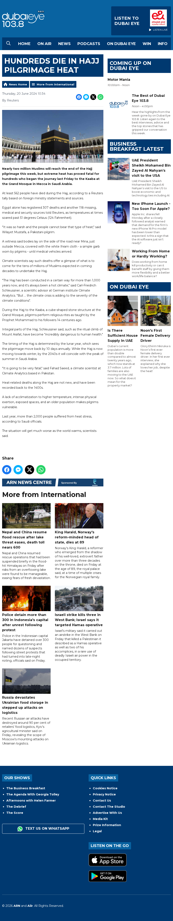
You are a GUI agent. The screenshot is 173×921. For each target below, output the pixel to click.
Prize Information (107, 825)
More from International (55, 84)
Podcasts (88, 43)
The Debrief (16, 807)
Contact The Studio (109, 807)
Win (147, 43)
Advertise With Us (107, 813)
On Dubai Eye (121, 43)
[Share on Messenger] (86, 97)
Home (24, 43)
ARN (17, 906)
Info (163, 43)
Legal (97, 831)
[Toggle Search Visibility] (8, 43)
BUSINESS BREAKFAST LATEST (137, 146)
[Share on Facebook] (79, 97)
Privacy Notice (104, 794)
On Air (44, 43)
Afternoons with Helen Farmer (31, 800)
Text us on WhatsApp (46, 829)
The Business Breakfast (25, 788)
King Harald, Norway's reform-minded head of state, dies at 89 (77, 537)
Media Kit (100, 819)
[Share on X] (93, 97)
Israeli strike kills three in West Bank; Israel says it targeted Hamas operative (79, 620)
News (64, 43)
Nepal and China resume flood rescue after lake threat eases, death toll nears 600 (24, 539)
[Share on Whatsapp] (100, 97)
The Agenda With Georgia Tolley (32, 794)
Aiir (30, 906)
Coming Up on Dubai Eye (130, 65)
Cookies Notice (105, 788)
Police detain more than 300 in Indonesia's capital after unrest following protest (25, 622)
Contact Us (102, 800)
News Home (18, 84)
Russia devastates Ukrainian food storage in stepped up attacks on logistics (25, 705)
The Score (14, 813)
